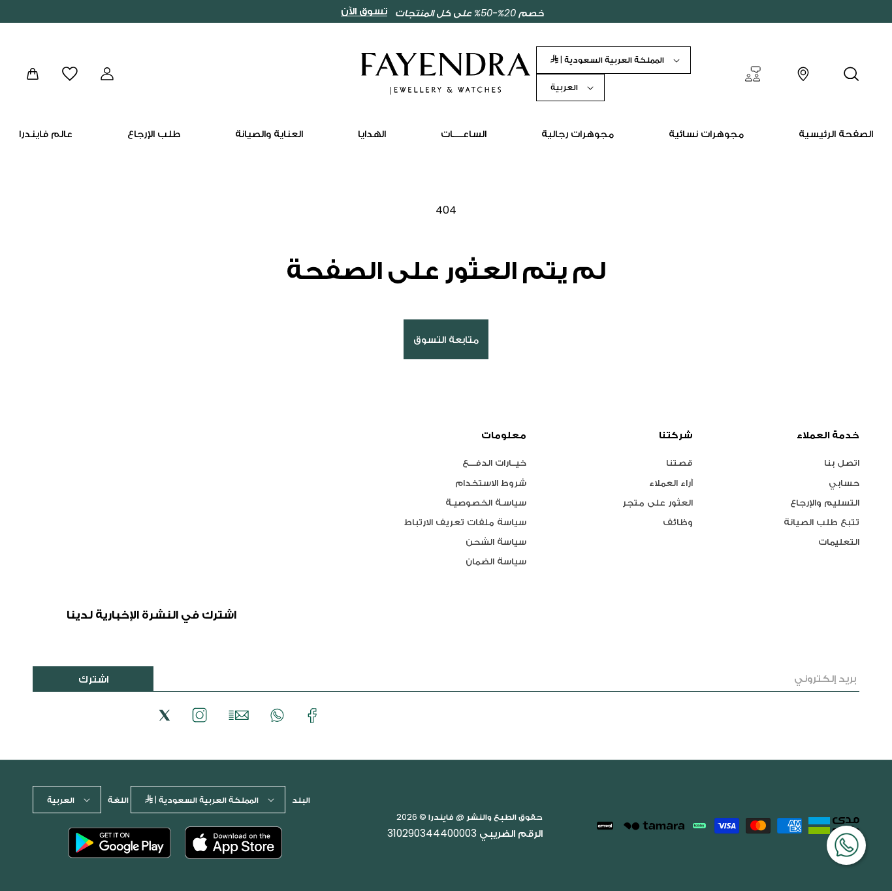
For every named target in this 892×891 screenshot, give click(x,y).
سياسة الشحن (496, 541)
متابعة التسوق (446, 339)
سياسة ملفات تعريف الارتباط (465, 521)
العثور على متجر (657, 502)
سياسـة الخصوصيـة (485, 502)
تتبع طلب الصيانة (821, 521)
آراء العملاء (671, 482)
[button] (851, 74)
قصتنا (679, 462)
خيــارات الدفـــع (494, 462)
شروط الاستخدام (490, 482)
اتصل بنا (841, 462)
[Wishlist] (70, 73)
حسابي (844, 482)
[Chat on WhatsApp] (846, 845)
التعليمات (838, 541)
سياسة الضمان (496, 561)
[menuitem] (836, 134)
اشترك (93, 679)
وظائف (678, 521)
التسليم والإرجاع (824, 502)
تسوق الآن (364, 11)
